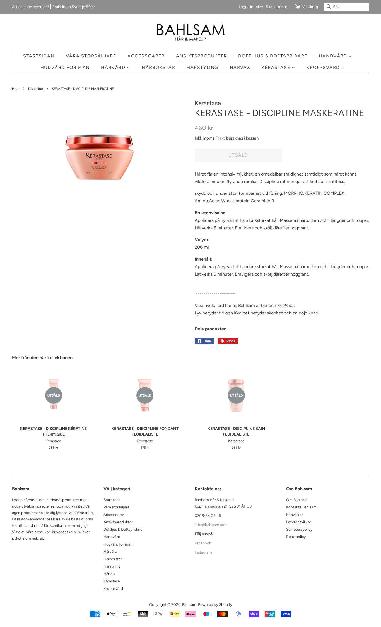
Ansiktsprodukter (201, 56)
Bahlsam (189, 604)
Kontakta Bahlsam (301, 507)
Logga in (246, 6)
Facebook (203, 543)
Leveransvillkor (298, 522)
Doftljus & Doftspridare (272, 56)
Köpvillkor (294, 514)
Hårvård (114, 67)
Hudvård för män (65, 67)
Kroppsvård (324, 67)
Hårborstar (158, 67)
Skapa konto (276, 6)
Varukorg (310, 6)
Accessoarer (146, 56)
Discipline (35, 89)
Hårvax (240, 67)
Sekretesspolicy (299, 529)
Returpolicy (296, 536)
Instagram (203, 552)
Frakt (220, 138)
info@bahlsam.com (211, 524)
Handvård (334, 56)
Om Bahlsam (297, 500)
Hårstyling (202, 67)
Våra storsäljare (91, 56)
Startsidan (38, 56)
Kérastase (277, 67)
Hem (15, 89)
